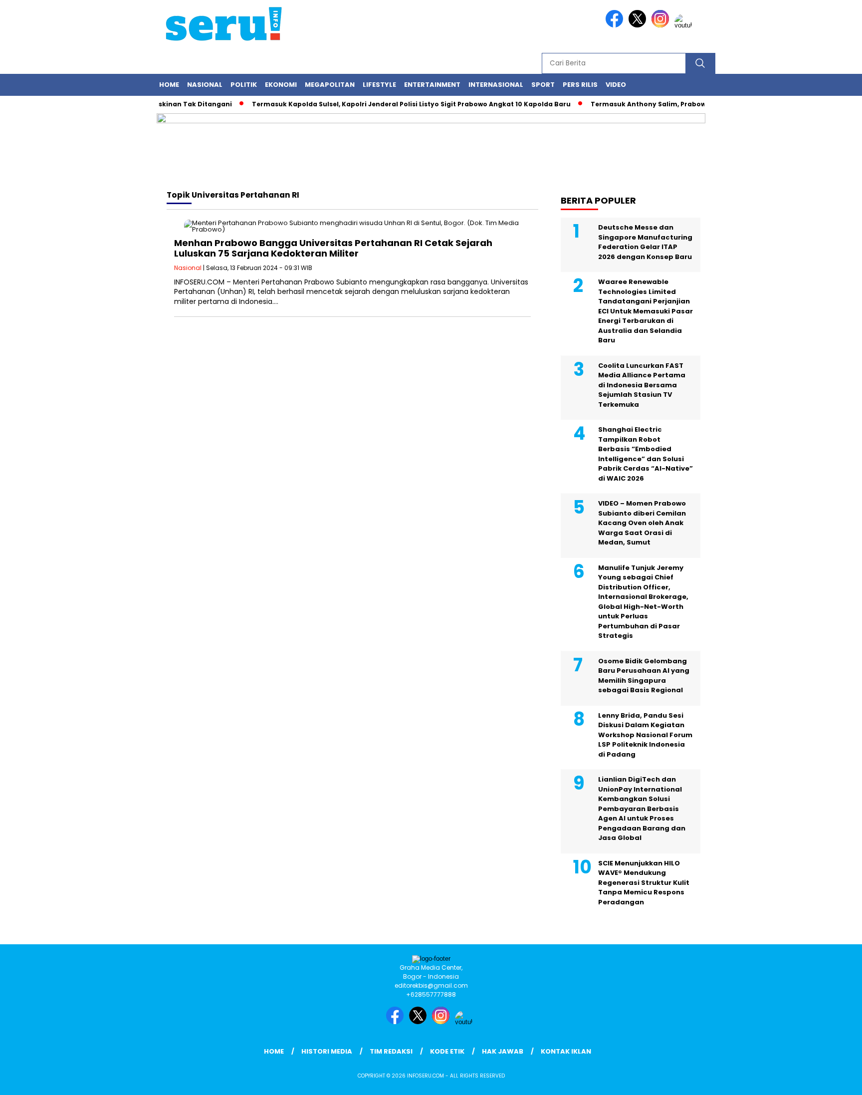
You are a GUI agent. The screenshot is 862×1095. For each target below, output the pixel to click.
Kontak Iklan (566, 1051)
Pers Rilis (580, 84)
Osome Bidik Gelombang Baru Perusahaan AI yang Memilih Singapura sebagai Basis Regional (643, 675)
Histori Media (326, 1051)
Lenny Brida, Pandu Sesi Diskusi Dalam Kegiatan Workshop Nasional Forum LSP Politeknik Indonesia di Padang (645, 735)
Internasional (495, 84)
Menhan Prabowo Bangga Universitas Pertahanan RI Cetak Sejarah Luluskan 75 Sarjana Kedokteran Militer (333, 248)
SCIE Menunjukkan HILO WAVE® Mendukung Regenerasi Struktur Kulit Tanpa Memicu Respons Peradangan (643, 882)
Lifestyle (379, 84)
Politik (243, 84)
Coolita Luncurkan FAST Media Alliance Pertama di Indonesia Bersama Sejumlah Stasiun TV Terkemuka (641, 385)
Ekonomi (281, 84)
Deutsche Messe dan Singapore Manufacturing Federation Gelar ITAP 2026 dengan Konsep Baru (645, 242)
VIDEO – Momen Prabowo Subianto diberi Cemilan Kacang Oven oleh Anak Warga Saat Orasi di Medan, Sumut (642, 523)
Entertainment (432, 84)
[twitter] (639, 25)
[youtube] (684, 25)
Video (616, 84)
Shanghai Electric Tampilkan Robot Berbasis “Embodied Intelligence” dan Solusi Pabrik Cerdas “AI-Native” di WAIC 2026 (645, 454)
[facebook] (616, 25)
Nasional (204, 84)
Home (169, 84)
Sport (543, 84)
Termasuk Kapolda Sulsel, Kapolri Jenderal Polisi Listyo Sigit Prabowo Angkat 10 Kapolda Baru (397, 104)
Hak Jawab (502, 1051)
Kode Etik (447, 1051)
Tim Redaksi (391, 1051)
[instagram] (661, 25)
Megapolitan (330, 84)
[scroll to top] (828, 1080)
